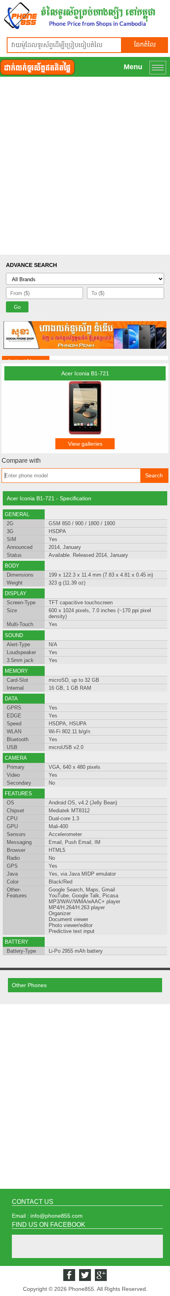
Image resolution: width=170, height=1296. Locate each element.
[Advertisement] (85, 166)
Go (17, 307)
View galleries (85, 444)
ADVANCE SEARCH (31, 265)
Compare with (21, 460)
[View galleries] (85, 433)
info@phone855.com (56, 1216)
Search (154, 475)
